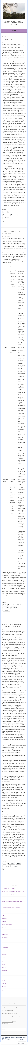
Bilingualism (4, 918)
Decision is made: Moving (7, 924)
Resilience (4, 940)
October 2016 (4, 970)
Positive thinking (5, 934)
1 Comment (8, 236)
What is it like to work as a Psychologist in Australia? (12, 901)
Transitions (4, 944)
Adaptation (4, 915)
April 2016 (4, 990)
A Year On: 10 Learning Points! (12, 39)
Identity (3, 931)
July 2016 (3, 980)
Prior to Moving (5, 937)
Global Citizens (5, 928)
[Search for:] (14, 1029)
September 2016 (5, 974)
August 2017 (4, 957)
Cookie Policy (22, 1039)
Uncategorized (5, 947)
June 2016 (4, 983)
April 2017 (4, 961)
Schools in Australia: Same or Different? (9, 898)
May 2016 (4, 986)
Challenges (4, 921)
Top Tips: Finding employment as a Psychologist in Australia (13, 891)
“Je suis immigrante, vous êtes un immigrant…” (11, 907)
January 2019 (4, 954)
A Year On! (4, 904)
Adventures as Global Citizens (14, 23)
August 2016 (4, 977)
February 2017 (4, 964)
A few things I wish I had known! (8, 888)
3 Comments (8, 629)
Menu (14, 30)
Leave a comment (9, 42)
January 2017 (4, 967)
